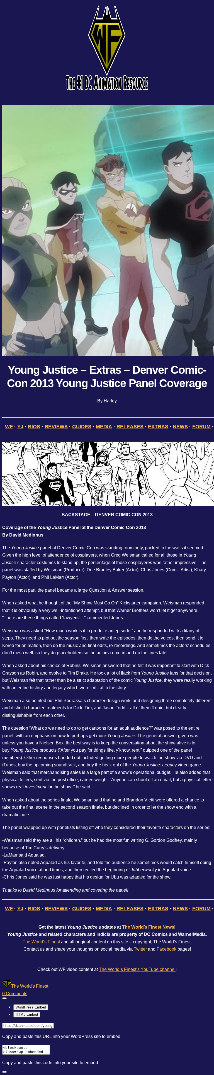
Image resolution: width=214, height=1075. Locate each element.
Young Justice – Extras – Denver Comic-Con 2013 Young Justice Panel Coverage (107, 376)
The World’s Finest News (148, 927)
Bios (34, 426)
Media (104, 426)
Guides (81, 426)
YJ (20, 426)
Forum (201, 426)
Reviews (56, 426)
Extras (158, 426)
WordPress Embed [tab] (31, 1007)
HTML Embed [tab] (27, 1014)
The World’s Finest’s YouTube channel (137, 969)
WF (9, 426)
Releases (130, 426)
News (180, 426)
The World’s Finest (41, 941)
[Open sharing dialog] (4, 998)
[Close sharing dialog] (4, 1072)
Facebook (166, 949)
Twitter (140, 949)
